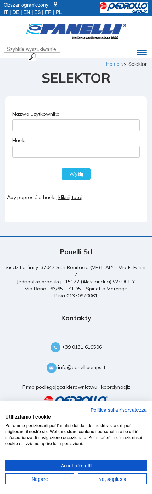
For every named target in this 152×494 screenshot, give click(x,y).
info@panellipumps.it (81, 367)
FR (48, 12)
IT (6, 12)
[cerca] (32, 57)
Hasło (19, 140)
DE (15, 12)
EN (26, 12)
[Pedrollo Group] (124, 7)
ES (37, 12)
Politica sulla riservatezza (118, 409)
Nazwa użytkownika (36, 114)
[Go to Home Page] (76, 30)
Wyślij (76, 174)
